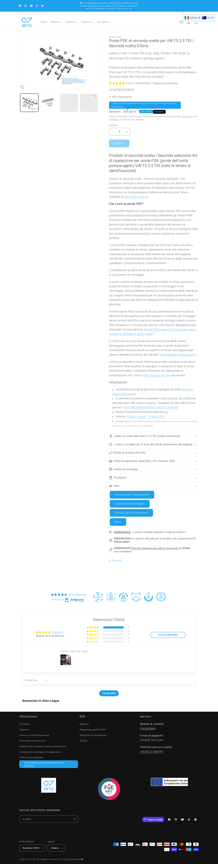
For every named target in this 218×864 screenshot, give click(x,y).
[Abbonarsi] (74, 819)
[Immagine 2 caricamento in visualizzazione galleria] (49, 103)
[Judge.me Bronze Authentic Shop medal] (136, 597)
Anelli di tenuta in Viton (156, 375)
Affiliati (83, 740)
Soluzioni (70, 22)
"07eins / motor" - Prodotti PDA (145, 416)
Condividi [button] (116, 560)
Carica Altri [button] (109, 693)
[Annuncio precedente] (74, 6)
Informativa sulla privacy (32, 740)
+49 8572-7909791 (152, 751)
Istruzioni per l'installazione (132, 494)
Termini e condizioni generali (34, 735)
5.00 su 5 (57, 632)
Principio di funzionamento (131, 512)
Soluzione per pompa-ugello (177, 354)
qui (166, 411)
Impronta (24, 729)
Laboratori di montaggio (130, 503)
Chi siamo (102, 22)
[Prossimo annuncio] (144, 6)
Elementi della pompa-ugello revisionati (154, 548)
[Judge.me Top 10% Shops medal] (148, 597)
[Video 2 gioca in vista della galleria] (89, 103)
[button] (56, 22)
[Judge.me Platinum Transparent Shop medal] (98, 597)
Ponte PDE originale (136, 196)
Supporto (86, 22)
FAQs (118, 522)
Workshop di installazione (93, 735)
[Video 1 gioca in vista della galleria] (69, 103)
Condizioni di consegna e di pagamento (40, 752)
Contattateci (148, 728)
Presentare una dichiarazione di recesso (44, 764)
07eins (30, 859)
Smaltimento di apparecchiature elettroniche (42, 746)
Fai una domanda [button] (168, 634)
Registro (84, 724)
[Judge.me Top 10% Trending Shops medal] (161, 597)
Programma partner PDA (92, 729)
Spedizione (187, 116)
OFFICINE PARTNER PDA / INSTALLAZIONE (151, 407)
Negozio (55, 22)
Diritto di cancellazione (31, 757)
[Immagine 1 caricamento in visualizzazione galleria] (29, 103)
